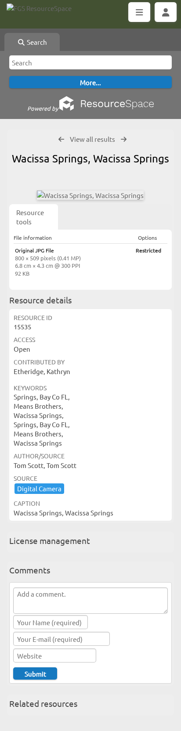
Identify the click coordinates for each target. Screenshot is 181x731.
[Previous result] (61, 139)
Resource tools (30, 217)
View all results (92, 139)
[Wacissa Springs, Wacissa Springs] (90, 195)
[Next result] (123, 139)
